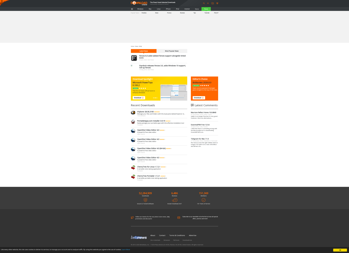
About (152, 235)
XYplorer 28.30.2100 (145, 111)
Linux (159, 9)
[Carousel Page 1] (153, 97)
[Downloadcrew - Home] (139, 3)
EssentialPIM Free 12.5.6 (200, 125)
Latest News (143, 51)
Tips (195, 13)
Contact (162, 235)
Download (137, 98)
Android (187, 9)
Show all (216, 13)
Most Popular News (172, 51)
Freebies (144, 13)
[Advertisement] (174, 30)
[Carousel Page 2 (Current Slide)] (155, 97)
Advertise (192, 235)
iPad (177, 9)
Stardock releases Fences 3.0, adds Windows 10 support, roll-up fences (162, 66)
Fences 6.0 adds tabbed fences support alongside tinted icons (162, 57)
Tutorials (207, 13)
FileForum (176, 240)
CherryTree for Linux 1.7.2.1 (148, 166)
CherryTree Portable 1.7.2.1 (148, 176)
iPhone (168, 9)
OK (340, 250)
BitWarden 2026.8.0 (202, 82)
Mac (150, 9)
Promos (169, 13)
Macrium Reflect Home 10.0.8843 (203, 112)
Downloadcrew (187, 240)
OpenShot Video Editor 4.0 (148, 130)
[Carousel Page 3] (156, 97)
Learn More (126, 249)
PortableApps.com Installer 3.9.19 (151, 121)
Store (197, 9)
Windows (140, 9)
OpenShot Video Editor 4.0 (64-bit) (151, 148)
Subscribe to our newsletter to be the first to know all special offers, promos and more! (200, 217)
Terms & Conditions (177, 235)
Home (132, 46)
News (206, 9)
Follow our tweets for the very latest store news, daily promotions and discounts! (152, 218)
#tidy (140, 46)
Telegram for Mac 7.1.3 (200, 139)
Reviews (182, 13)
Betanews (167, 240)
